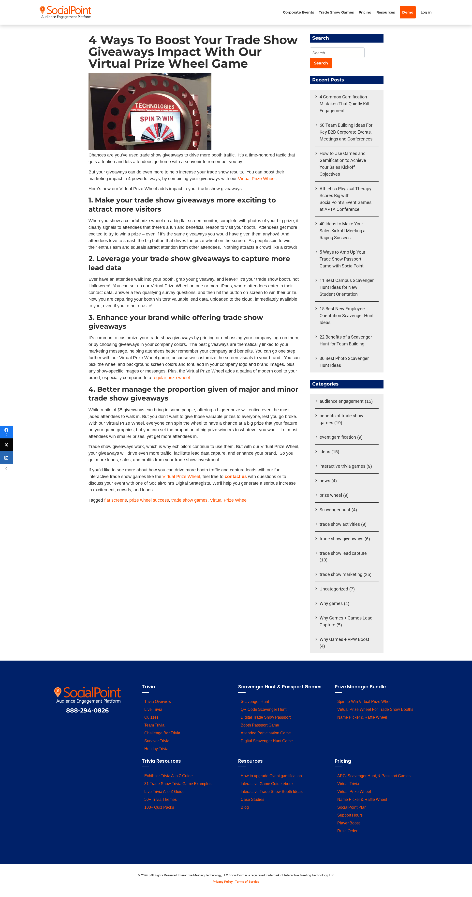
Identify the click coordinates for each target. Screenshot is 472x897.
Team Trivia (154, 725)
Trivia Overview (157, 701)
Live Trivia (153, 709)
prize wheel (331, 495)
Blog (245, 807)
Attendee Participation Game (266, 733)
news (325, 480)
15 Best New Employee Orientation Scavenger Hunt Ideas (347, 315)
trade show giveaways (341, 538)
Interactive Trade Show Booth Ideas (272, 791)
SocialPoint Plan (352, 807)
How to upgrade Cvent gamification (271, 776)
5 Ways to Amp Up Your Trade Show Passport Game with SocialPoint (342, 258)
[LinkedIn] (6, 457)
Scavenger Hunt (255, 701)
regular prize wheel (171, 377)
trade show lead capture (343, 553)
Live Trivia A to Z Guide (164, 791)
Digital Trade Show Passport (266, 717)
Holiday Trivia (156, 749)
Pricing (365, 12)
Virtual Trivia (348, 784)
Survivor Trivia (156, 741)
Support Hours (350, 815)
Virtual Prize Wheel (257, 178)
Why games (331, 603)
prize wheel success (149, 500)
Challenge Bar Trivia (162, 733)
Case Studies (252, 799)
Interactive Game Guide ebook (267, 784)
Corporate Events (298, 12)
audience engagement (342, 401)
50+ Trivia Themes (160, 799)
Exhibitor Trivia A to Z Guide (168, 776)
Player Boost (348, 823)
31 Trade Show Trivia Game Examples (177, 784)
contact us (236, 476)
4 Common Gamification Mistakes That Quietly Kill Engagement (344, 103)
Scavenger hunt (335, 509)
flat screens (115, 500)
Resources (385, 12)
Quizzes (151, 717)
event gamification (338, 437)
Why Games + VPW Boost (344, 639)
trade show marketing (341, 574)
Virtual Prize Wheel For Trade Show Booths (375, 709)
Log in (426, 12)
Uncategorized (334, 588)
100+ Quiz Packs (159, 807)
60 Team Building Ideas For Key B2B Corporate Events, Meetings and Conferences (346, 132)
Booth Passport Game (260, 725)
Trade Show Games (336, 12)
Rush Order (347, 831)
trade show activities (340, 524)
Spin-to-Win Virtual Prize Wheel (365, 701)
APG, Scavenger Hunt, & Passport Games (374, 776)
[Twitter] (6, 444)
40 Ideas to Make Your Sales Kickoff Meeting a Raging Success (343, 230)
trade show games (189, 500)
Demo (407, 12)
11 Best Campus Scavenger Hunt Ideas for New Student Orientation (347, 287)
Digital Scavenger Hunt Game (267, 741)
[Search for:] (337, 53)
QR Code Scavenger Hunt (263, 709)
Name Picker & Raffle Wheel (362, 717)
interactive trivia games (342, 466)
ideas (325, 451)
